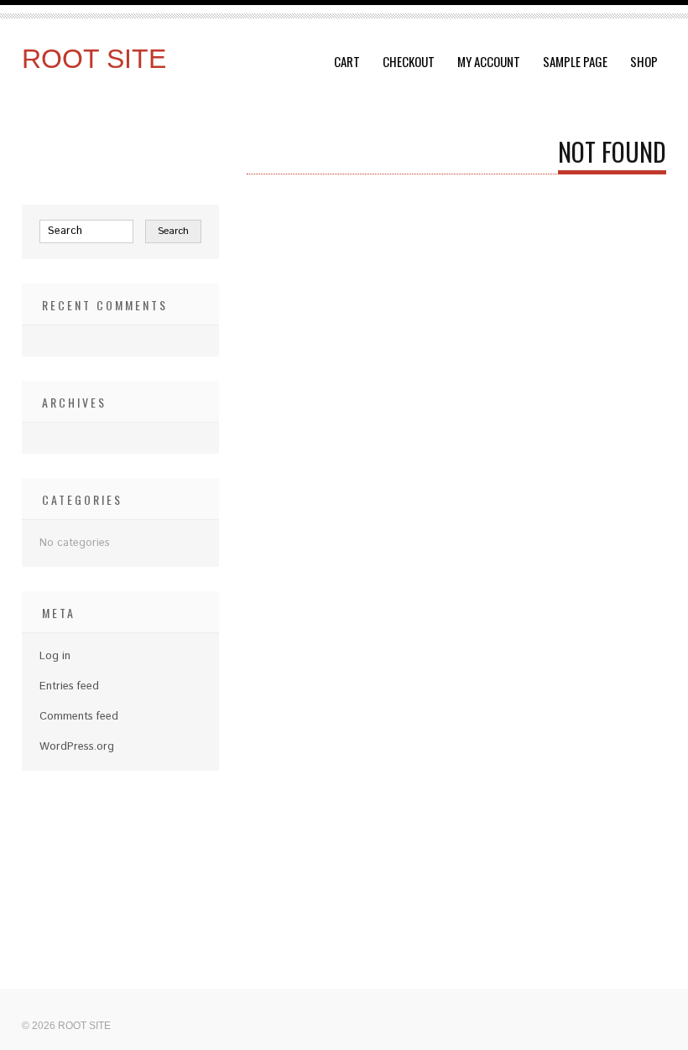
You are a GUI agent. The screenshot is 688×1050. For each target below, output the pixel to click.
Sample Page (575, 61)
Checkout (409, 61)
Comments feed (78, 717)
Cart (347, 61)
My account (488, 61)
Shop (644, 61)
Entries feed (69, 686)
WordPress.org (76, 747)
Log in (54, 656)
